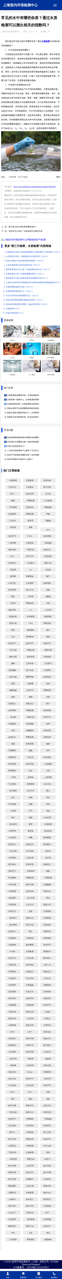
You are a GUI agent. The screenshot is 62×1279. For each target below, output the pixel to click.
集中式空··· (13, 1206)
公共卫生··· (13, 583)
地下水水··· (30, 590)
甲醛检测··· (48, 690)
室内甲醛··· (48, 536)
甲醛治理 (30, 650)
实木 (13, 798)
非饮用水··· (30, 507)
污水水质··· (30, 958)
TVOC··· (30, 536)
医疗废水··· (13, 864)
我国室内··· (48, 931)
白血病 (48, 570)
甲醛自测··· (30, 514)
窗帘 (30, 824)
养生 (30, 931)
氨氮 (30, 750)
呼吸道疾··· (30, 603)
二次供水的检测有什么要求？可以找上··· (24, 451)
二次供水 (48, 610)
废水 (48, 630)
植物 (13, 663)
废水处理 (13, 824)
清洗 (48, 1152)
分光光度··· (30, 1085)
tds (30, 570)
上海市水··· (48, 1052)
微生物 (30, 831)
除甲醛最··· (48, 838)
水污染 (48, 494)
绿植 (30, 804)
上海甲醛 (48, 777)
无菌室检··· (48, 985)
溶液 (13, 697)
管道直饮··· (48, 925)
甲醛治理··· (30, 1139)
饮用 (48, 724)
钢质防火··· (48, 951)
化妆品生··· (48, 998)
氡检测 (13, 1065)
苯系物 (30, 777)
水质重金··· (30, 543)
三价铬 (13, 811)
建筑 (13, 501)
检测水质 (13, 617)
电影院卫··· (48, 864)
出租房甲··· (13, 898)
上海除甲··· (48, 670)
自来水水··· (30, 1045)
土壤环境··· (13, 831)
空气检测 (13, 507)
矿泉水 (13, 603)
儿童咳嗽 (48, 764)
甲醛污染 (30, 1159)
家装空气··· (30, 1106)
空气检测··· (13, 804)
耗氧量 (30, 684)
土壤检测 (48, 824)
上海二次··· (48, 965)
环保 (48, 804)
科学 (48, 750)
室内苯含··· (48, 1126)
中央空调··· (13, 885)
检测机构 (30, 784)
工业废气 (48, 663)
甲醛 (48, 514)
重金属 (13, 570)
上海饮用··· (30, 1065)
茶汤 (48, 898)
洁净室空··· (48, 1179)
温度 (30, 911)
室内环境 (30, 657)
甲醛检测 (30, 501)
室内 (13, 818)
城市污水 (48, 563)
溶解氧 (48, 521)
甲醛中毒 (48, 650)
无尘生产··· (13, 1213)
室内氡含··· (13, 1045)
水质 (13, 730)
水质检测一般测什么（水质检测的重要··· (24, 400)
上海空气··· (30, 690)
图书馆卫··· (48, 1199)
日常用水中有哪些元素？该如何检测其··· (24, 442)
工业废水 (30, 563)
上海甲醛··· (13, 543)
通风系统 (30, 1240)
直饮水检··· (30, 1025)
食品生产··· (48, 1226)
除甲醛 (13, 576)
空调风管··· (48, 1072)
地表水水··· (48, 1039)
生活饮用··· (13, 1219)
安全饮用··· (30, 494)
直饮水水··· (30, 918)
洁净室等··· (13, 985)
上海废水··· (13, 1199)
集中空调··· (30, 885)
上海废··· (48, 1012)
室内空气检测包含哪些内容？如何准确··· (24, 455)
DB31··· (13, 494)
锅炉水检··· (13, 550)
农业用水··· (13, 1039)
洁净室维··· (13, 905)
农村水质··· (48, 1065)
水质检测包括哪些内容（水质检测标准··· (24, 395)
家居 (13, 630)
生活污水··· (30, 992)
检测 (30, 798)
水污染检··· (30, 851)
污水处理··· (48, 818)
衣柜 (48, 697)
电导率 (30, 521)
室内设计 (13, 918)
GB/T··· (13, 556)
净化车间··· (13, 1072)
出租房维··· (13, 514)
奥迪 (48, 637)
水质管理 (13, 1159)
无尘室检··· (13, 1126)
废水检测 (13, 925)
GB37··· (48, 1213)
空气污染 (13, 650)
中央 (13, 1233)
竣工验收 (13, 791)
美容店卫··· (30, 844)
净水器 (13, 717)
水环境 (30, 597)
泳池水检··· (48, 730)
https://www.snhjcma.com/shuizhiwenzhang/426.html (35, 187)
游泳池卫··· (48, 1032)
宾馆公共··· (13, 911)
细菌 (30, 838)
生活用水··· (30, 1126)
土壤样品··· (13, 1146)
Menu (55, 5)
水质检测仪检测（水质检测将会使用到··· (24, 404)
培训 (48, 811)
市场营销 (30, 871)
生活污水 (30, 791)
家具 (13, 597)
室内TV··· (13, 1132)
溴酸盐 (48, 597)
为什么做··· (48, 1146)
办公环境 (30, 898)
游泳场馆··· (13, 992)
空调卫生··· (30, 1213)
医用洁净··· (48, 1186)
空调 (48, 1092)
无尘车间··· (30, 978)
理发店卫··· (13, 844)
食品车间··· (30, 998)
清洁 (48, 1233)
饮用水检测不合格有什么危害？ (20, 459)
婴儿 (48, 791)
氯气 (48, 576)
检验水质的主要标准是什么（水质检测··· (24, 413)
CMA (30, 623)
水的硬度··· (13, 724)
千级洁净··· (13, 1152)
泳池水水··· (13, 737)
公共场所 (13, 1240)
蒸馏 (30, 697)
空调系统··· (13, 972)
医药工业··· (30, 1226)
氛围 (30, 818)
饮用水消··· (48, 1112)
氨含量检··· (30, 945)
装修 (48, 590)
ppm (48, 529)
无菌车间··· (13, 1193)
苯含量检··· (13, 878)
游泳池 (13, 527)
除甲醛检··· (13, 771)
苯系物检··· (48, 938)
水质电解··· (13, 670)
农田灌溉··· (30, 744)
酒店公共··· (48, 905)
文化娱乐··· (13, 978)
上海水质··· (30, 663)
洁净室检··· (48, 657)
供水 (30, 771)
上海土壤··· (30, 1186)
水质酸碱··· (48, 885)
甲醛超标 (48, 507)
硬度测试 (48, 617)
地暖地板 (13, 690)
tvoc (30, 610)
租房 (13, 684)
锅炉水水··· (48, 1193)
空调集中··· (30, 1179)
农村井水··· (13, 563)
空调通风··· (13, 750)
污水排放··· (13, 1085)
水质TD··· (48, 1159)
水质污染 (13, 1059)
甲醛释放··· (30, 576)
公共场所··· (30, 583)
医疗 (48, 704)
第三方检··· (48, 487)
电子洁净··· (13, 1139)
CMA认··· (30, 1072)
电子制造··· (30, 965)
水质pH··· (48, 1019)
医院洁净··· (13, 1019)
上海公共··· (48, 978)
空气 (30, 811)
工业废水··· (30, 487)
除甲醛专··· (30, 637)
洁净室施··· (48, 1219)
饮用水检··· (48, 480)
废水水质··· (48, 1166)
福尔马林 (13, 677)
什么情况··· (13, 784)
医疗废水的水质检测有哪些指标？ (23, 227)
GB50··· (13, 1032)
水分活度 (13, 851)
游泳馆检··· (48, 583)
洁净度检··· (13, 858)
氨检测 (48, 1059)
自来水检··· (30, 891)
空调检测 (48, 878)
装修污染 (30, 717)
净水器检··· (48, 757)
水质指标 (48, 543)
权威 (13, 744)
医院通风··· (13, 1186)
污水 (13, 637)
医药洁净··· (30, 1012)
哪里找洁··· (13, 1226)
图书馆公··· (48, 958)
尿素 (30, 527)
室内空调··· (30, 1039)
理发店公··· (30, 704)
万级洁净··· (13, 965)
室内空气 (48, 1079)
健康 (48, 744)
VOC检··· (13, 951)
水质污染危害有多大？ (16, 446)
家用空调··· (13, 1172)
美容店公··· (13, 931)
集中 (13, 1099)
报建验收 (48, 1240)
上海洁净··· (30, 858)
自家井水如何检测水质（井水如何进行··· (24, 417)
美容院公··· (13, 704)
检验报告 (30, 630)
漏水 (30, 1099)
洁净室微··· (48, 1206)
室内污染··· (30, 925)
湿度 (48, 1099)
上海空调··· (30, 1166)
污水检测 (48, 501)
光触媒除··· (30, 730)
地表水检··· (13, 610)
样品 (48, 798)
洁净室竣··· (48, 911)
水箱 (48, 771)
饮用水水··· (48, 550)
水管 (48, 603)
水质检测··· (30, 480)
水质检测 (12, 177)
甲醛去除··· (48, 623)
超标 (48, 871)
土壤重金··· (30, 1132)
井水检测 (30, 617)
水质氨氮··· (30, 985)
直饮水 (48, 851)
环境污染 (30, 550)
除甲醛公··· (48, 844)
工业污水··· (13, 487)
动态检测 (30, 1219)
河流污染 (13, 1112)
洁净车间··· (48, 1025)
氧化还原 (48, 831)
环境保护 (48, 556)
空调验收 (48, 1119)
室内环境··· (13, 590)
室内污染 (13, 623)
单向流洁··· (13, 998)
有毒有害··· (13, 757)
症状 (48, 684)
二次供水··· (13, 521)
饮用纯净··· (48, 677)
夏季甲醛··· (30, 677)
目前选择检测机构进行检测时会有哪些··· (24, 437)
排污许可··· (30, 556)
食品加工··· (30, 1199)
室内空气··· (13, 536)
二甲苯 (13, 777)
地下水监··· (30, 670)
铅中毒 (48, 858)
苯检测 (30, 1059)
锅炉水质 (13, 657)
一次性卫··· (30, 757)
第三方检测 (22, 177)
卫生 (30, 1233)
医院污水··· (30, 1112)
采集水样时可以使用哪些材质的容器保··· (24, 408)
